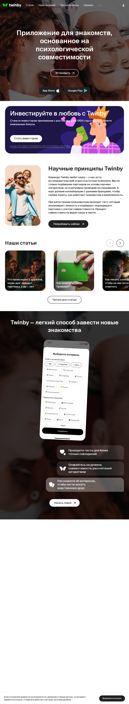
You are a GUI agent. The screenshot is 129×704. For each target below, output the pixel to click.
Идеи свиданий (47, 5)
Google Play (75, 91)
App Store (49, 91)
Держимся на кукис (112, 698)
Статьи (30, 5)
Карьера (88, 5)
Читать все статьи (64, 300)
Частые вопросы (69, 5)
